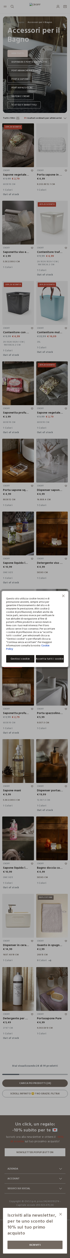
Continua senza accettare (63, 596)
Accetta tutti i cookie (49, 659)
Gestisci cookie (20, 659)
